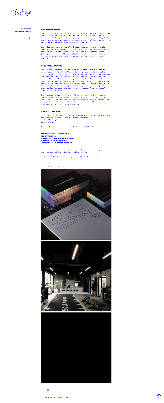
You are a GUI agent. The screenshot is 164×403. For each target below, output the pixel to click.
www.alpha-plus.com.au (51, 54)
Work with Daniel (23, 31)
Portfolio (26, 29)
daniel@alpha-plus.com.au (54, 120)
